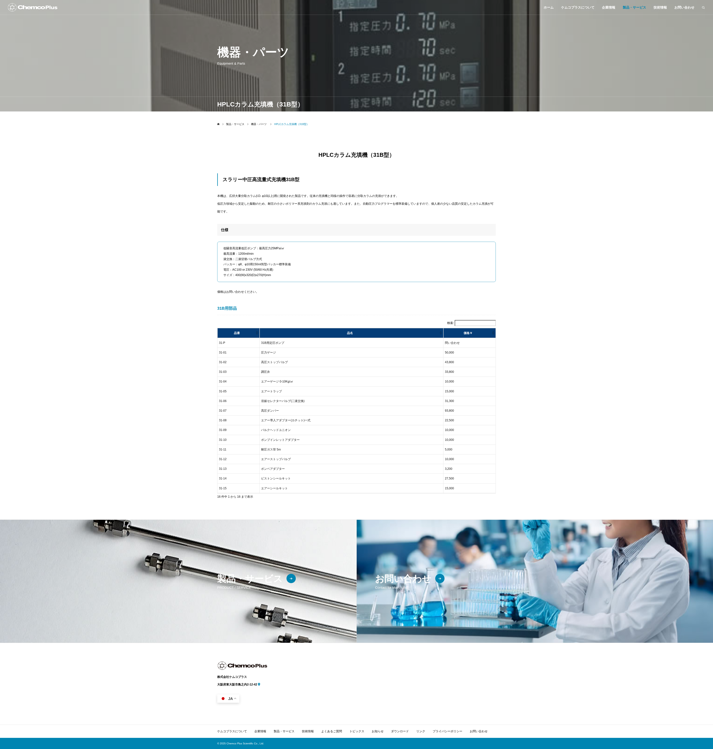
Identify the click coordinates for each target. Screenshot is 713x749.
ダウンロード (400, 731)
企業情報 (608, 7)
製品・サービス (634, 7)
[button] (257, 333)
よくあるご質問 (331, 731)
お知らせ (378, 731)
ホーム (549, 7)
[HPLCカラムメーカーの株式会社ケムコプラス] (32, 7)
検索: (450, 323)
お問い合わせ (684, 7)
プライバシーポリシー (447, 731)
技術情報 (308, 731)
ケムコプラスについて (578, 7)
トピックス (356, 731)
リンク (420, 731)
